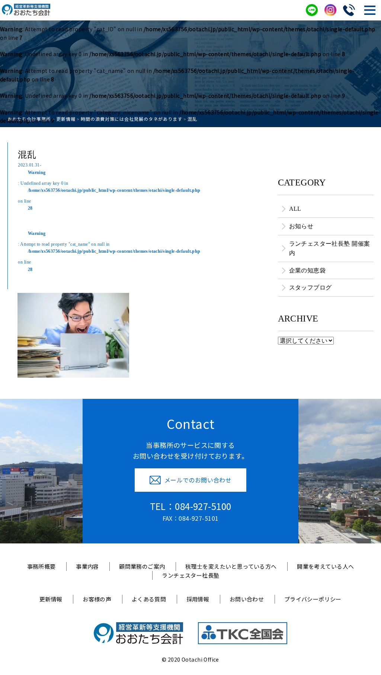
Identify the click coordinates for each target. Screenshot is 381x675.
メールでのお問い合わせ (198, 479)
